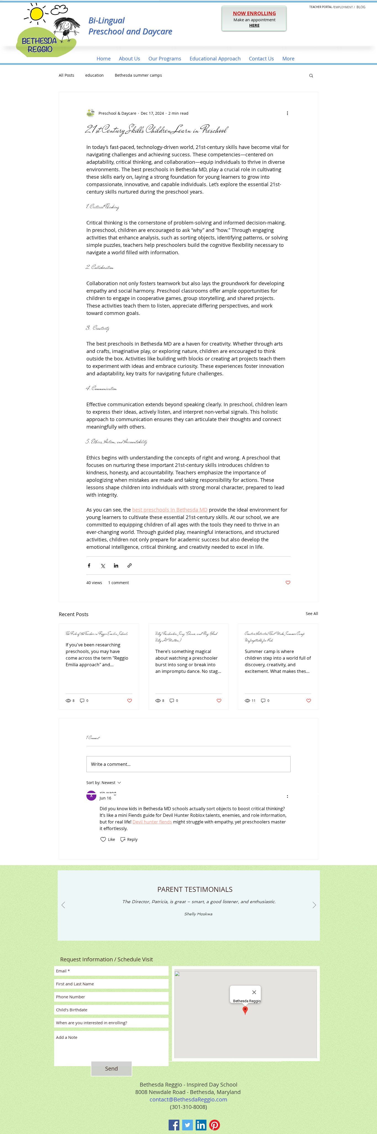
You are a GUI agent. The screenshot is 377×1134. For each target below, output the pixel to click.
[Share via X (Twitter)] (102, 565)
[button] (129, 58)
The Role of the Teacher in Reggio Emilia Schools (97, 633)
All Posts (66, 75)
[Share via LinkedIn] (116, 565)
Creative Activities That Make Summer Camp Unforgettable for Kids (274, 637)
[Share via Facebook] (89, 565)
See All (312, 613)
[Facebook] (174, 1125)
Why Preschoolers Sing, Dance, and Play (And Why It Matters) (186, 637)
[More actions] (287, 113)
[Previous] (63, 905)
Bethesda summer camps (138, 75)
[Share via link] (129, 565)
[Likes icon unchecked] (103, 839)
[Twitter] (187, 1125)
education (94, 75)
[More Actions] (287, 795)
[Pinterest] (214, 1125)
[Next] (314, 905)
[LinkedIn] (201, 1125)
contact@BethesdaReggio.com (188, 1099)
